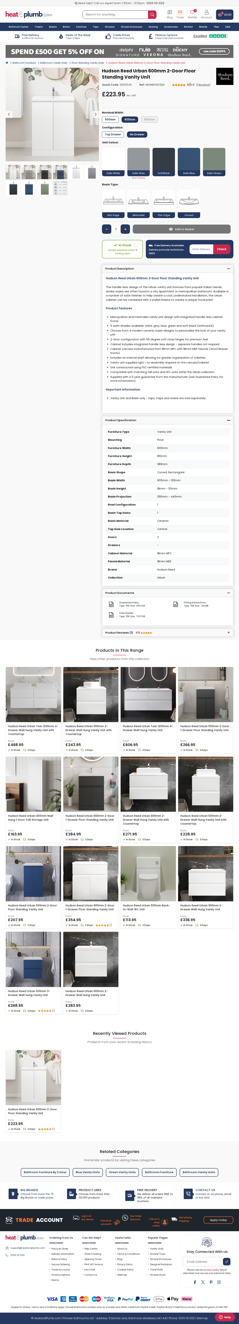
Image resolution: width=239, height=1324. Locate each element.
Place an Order (60, 1248)
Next (95, 114)
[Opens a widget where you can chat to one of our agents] (225, 1317)
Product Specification (120, 420)
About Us (122, 1248)
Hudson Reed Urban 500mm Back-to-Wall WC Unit (146, 907)
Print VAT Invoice (93, 1264)
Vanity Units (157, 1248)
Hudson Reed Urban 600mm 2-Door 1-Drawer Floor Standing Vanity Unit (90, 818)
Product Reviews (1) (123, 633)
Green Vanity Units (122, 1172)
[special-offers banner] (119, 51)
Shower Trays (157, 1253)
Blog (119, 1259)
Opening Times (93, 1259)
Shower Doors (158, 1274)
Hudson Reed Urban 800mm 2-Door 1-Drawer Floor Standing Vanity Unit (90, 907)
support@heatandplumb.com (27, 1248)
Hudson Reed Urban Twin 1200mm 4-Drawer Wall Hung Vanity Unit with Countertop (33, 730)
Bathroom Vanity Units (53, 63)
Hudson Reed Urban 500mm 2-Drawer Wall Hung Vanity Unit (29, 993)
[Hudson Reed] (224, 76)
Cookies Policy (125, 1269)
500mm (110, 119)
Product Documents (119, 593)
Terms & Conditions (128, 1253)
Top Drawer (113, 134)
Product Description (119, 269)
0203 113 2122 (155, 3)
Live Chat (89, 1269)
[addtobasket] (182, 229)
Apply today (218, 1220)
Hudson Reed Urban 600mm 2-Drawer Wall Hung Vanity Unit (87, 993)
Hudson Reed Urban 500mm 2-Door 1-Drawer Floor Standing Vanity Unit (204, 728)
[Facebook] (194, 1282)
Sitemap (122, 1274)
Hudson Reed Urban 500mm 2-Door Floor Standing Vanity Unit (32, 907)
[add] (125, 229)
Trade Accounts (61, 1269)
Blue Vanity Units (88, 1172)
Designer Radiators (161, 1264)
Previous (9, 114)
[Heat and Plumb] (29, 14)
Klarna (55, 1280)
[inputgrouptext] (152, 14)
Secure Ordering (61, 1264)
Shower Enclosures (160, 1259)
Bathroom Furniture (24, 63)
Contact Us (90, 1274)
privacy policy (211, 1269)
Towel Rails (156, 1269)
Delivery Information (63, 1253)
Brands (203, 26)
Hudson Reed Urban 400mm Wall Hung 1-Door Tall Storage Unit (30, 818)
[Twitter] (203, 1282)
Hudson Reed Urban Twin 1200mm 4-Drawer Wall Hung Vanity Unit (148, 728)
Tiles (216, 26)
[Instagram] (219, 1282)
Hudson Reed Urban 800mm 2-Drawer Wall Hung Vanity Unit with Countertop (146, 820)
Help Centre (90, 1248)
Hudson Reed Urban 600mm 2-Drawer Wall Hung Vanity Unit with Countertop (89, 730)
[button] (206, 14)
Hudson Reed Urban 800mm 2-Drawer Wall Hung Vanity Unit (201, 907)
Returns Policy (59, 1259)
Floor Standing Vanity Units (88, 63)
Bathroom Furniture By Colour (45, 1172)
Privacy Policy (125, 1264)
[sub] (106, 229)
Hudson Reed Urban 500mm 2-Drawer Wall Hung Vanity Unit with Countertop (203, 820)
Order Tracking (92, 1253)
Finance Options (61, 1274)
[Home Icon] (7, 62)
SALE (227, 26)
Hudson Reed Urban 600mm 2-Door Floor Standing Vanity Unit (32, 1111)
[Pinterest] (211, 1282)
